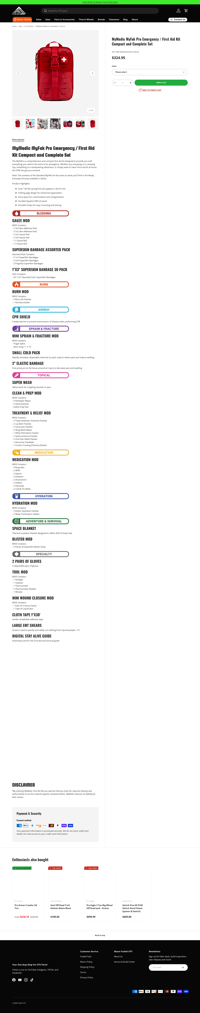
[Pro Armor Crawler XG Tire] (28, 884)
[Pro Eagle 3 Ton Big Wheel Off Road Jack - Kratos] (100, 884)
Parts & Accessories (64, 19)
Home (14, 26)
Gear (47, 19)
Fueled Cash (85, 956)
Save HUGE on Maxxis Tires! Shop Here (100, 2)
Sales (38, 19)
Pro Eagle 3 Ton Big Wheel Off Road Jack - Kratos (100, 907)
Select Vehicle (24, 19)
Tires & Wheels (86, 19)
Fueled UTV (22, 1003)
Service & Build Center (124, 961)
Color (114, 66)
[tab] (18, 140)
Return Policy (86, 961)
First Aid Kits (29, 26)
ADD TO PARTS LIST (151, 90)
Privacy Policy (86, 977)
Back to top (100, 935)
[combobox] (100, 11)
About (135, 19)
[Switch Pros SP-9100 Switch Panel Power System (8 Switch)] (135, 884)
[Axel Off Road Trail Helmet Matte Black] (63, 884)
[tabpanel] (55, 473)
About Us (118, 956)
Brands (101, 19)
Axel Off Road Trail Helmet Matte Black (60, 907)
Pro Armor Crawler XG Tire (26, 907)
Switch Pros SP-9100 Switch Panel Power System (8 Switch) (132, 908)
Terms (83, 972)
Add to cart (161, 82)
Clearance (114, 19)
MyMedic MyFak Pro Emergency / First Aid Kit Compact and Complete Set (51, 26)
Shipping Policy (87, 967)
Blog (125, 19)
